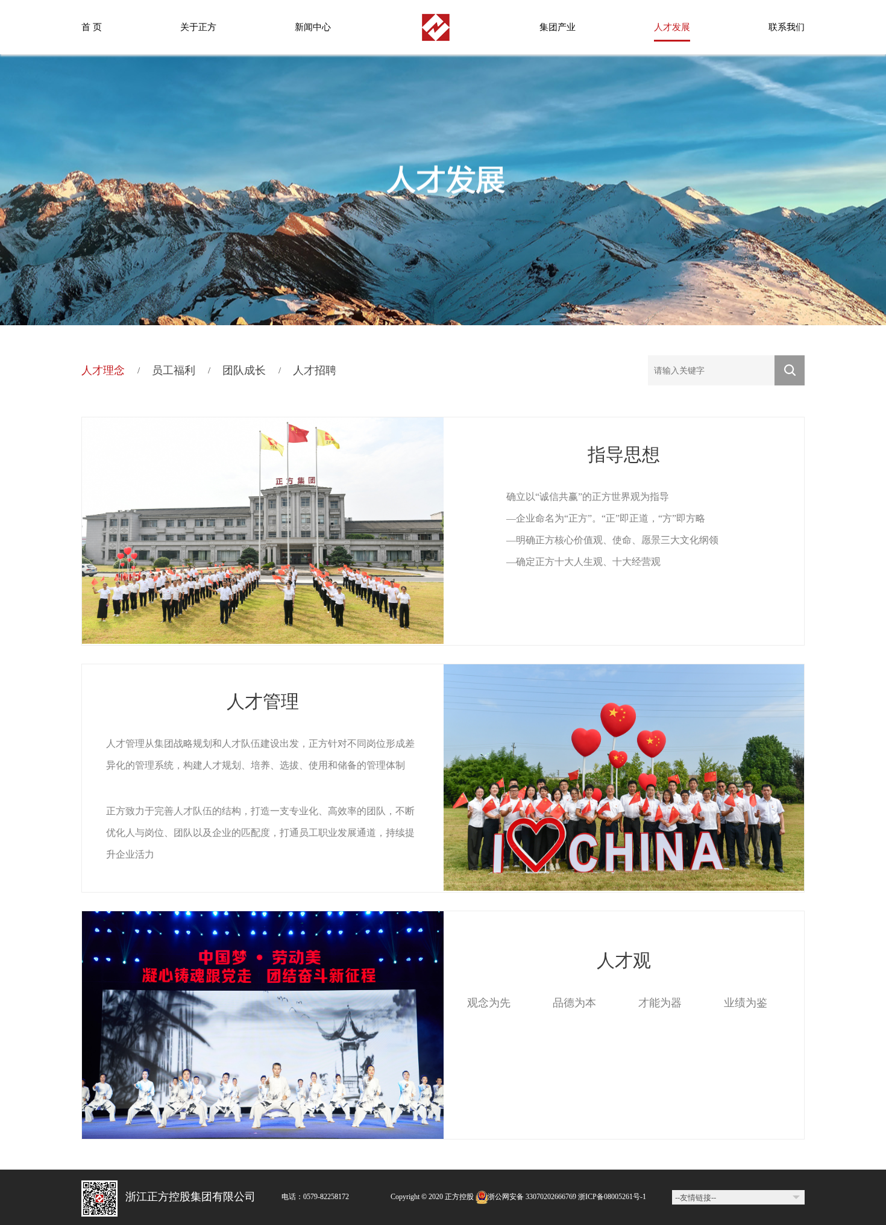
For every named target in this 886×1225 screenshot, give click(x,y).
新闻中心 (313, 27)
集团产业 (557, 27)
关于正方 (198, 27)
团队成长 (244, 370)
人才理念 (103, 370)
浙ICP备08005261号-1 (611, 1196)
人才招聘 (314, 370)
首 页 (91, 27)
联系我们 (786, 27)
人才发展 (672, 27)
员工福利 (173, 370)
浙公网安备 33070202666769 (532, 1196)
